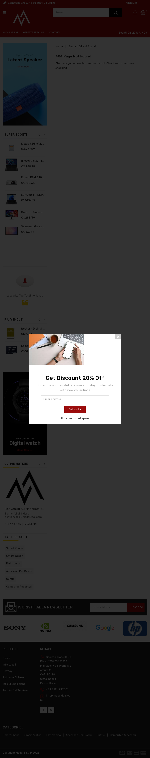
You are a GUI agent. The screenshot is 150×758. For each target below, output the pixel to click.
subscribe (75, 409)
